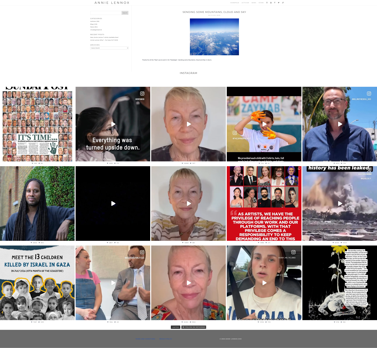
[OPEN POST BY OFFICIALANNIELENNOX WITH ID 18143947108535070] (264, 203)
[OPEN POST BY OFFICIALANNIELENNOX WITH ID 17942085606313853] (37, 124)
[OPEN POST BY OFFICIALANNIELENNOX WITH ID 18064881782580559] (113, 203)
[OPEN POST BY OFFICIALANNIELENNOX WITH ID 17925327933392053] (113, 283)
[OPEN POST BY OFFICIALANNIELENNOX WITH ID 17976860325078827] (37, 283)
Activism (245, 2)
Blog (218, 15)
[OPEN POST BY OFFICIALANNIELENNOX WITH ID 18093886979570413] (188, 283)
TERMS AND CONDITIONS (145, 339)
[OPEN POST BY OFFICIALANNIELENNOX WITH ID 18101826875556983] (339, 283)
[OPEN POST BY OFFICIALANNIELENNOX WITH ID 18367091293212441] (188, 203)
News (254, 2)
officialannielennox (36, 89)
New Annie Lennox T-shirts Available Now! (104, 37)
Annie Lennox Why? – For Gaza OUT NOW (104, 40)
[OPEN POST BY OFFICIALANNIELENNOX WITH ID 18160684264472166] (264, 124)
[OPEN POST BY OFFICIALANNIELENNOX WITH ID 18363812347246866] (339, 124)
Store (261, 2)
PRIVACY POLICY (165, 339)
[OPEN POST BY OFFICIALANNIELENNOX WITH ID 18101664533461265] (37, 203)
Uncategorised (95, 30)
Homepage (234, 2)
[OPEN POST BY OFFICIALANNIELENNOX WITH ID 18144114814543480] (264, 283)
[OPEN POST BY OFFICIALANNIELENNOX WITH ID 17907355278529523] (188, 124)
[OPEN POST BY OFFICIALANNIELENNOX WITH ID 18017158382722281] (113, 124)
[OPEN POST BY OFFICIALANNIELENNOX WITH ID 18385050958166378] (339, 203)
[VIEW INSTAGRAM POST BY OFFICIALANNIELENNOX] (72, 159)
